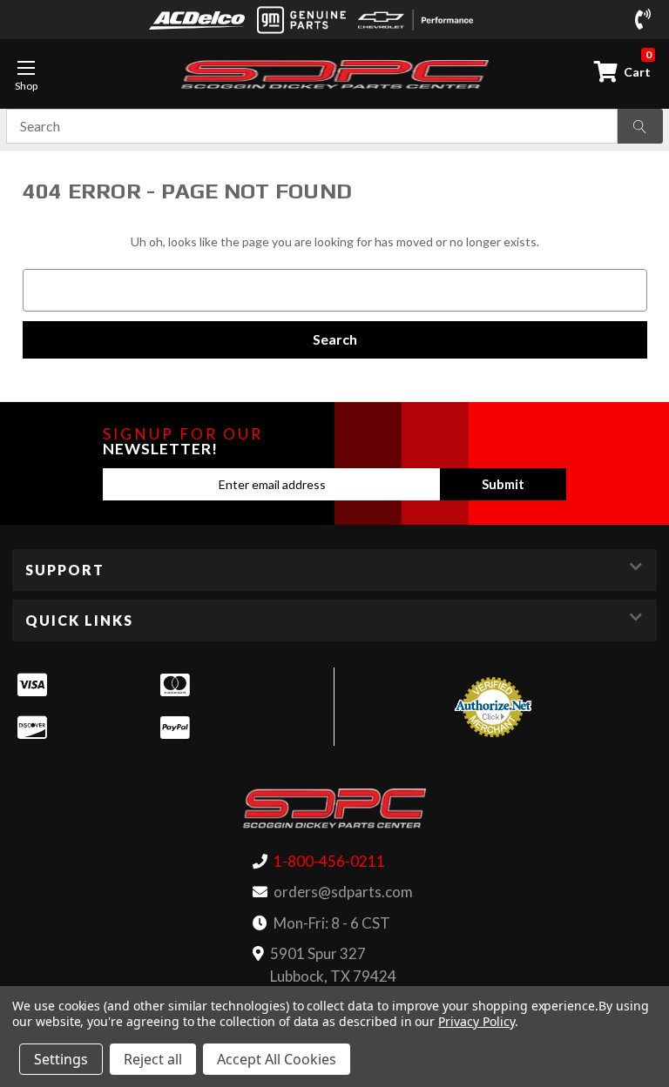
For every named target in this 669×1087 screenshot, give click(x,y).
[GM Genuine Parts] (301, 20)
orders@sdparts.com (343, 891)
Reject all (153, 1059)
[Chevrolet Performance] (415, 20)
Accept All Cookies (276, 1059)
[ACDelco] (197, 20)
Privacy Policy (476, 1021)
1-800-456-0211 (329, 861)
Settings (61, 1059)
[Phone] (646, 20)
